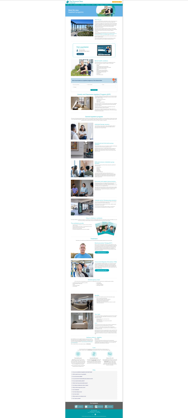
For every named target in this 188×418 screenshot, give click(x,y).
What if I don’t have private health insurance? (80, 383)
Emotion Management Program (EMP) (106, 33)
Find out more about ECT (102, 252)
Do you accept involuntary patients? (79, 380)
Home (68, 4)
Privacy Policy (97, 416)
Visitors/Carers (87, 4)
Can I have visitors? (76, 394)
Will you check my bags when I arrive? (79, 387)
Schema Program (111, 34)
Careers (101, 4)
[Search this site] (117, 2)
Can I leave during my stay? (77, 391)
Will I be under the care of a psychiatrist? (79, 374)
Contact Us (106, 4)
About (71, 4)
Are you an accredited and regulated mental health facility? (82, 372)
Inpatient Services (76, 4)
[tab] (94, 372)
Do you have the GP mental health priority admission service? (83, 378)
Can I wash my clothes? (77, 398)
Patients (82, 4)
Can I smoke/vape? (76, 389)
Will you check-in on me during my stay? (79, 396)
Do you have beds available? (77, 376)
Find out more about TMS (102, 270)
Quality (97, 4)
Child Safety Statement (102, 416)
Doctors (93, 4)
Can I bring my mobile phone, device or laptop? (80, 385)
